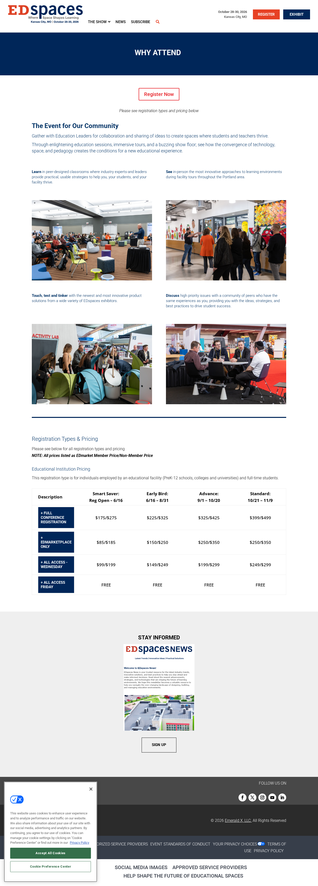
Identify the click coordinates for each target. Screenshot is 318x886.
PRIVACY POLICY (269, 850)
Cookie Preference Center (50, 866)
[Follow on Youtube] (272, 797)
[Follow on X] (252, 797)
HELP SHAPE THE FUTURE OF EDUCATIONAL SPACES (183, 876)
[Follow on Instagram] (262, 797)
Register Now (159, 94)
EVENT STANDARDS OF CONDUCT (180, 844)
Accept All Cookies (51, 853)
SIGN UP (159, 745)
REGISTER (266, 14)
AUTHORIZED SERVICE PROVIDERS (117, 844)
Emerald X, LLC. (238, 820)
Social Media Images (141, 867)
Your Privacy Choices (235, 844)
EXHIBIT (297, 14)
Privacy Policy (79, 842)
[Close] (90, 789)
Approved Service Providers (209, 867)
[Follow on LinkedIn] (282, 797)
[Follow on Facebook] (242, 797)
